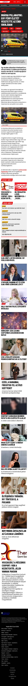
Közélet (12, 668)
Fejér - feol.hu (4, 640)
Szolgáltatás (12, 676)
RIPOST (3, 8)
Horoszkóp (4, 5)
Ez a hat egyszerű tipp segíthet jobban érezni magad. (13, 506)
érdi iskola (5, 31)
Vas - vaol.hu (4, 661)
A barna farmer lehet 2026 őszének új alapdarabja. (12, 392)
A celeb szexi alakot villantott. (12, 421)
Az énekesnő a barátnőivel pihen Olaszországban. (13, 472)
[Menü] (25, 2)
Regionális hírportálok (12, 626)
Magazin (12, 672)
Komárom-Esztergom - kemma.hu (9, 651)
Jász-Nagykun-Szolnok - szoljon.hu (9, 649)
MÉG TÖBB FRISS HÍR (6, 234)
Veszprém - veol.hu (5, 663)
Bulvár (13, 674)
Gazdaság (12, 670)
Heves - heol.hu (5, 646)
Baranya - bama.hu (6, 630)
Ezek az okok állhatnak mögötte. (10, 538)
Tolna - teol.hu (4, 659)
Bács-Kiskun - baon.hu (6, 628)
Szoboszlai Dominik (14, 5)
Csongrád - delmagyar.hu (7, 636)
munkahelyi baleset (17, 31)
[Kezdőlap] (5, 2)
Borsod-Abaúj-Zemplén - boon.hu (9, 634)
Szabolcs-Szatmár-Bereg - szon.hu (9, 657)
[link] (4, 189)
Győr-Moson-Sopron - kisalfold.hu (9, 642)
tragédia (18, 28)
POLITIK (8, 8)
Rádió (12, 678)
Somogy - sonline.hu (6, 655)
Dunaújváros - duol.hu (6, 638)
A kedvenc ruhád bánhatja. (11, 447)
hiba (11, 28)
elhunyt (5, 28)
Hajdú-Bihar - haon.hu (6, 644)
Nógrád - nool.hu (5, 653)
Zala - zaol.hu (4, 665)
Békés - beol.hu (4, 632)
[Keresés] (22, 2)
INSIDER (13, 8)
